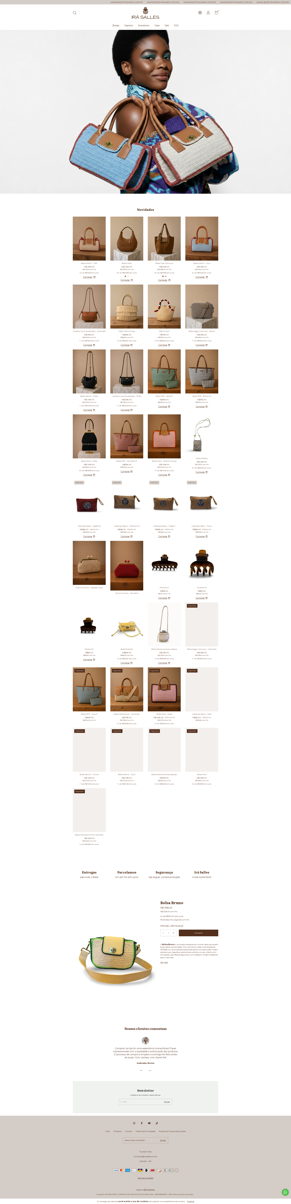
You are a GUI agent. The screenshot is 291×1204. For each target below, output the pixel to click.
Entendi (190, 1201)
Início (107, 1131)
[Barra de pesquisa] (76, 13)
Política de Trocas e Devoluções (172, 1131)
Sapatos (128, 25)
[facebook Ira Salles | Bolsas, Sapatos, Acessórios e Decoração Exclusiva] (141, 1123)
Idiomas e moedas (145, 1178)
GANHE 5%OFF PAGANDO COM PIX (43, 2)
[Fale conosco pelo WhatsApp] (285, 1192)
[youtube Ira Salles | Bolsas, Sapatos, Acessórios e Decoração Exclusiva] (149, 1123)
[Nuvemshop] (145, 1190)
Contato (128, 1131)
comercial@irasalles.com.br (145, 1156)
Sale (167, 25)
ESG (176, 25)
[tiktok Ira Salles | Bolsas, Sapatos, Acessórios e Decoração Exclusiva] (157, 1123)
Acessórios (143, 25)
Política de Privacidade (145, 1131)
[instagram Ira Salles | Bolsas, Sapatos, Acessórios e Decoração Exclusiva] (134, 1123)
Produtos (118, 1131)
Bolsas (115, 25)
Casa (156, 25)
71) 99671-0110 (145, 1152)
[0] (215, 13)
